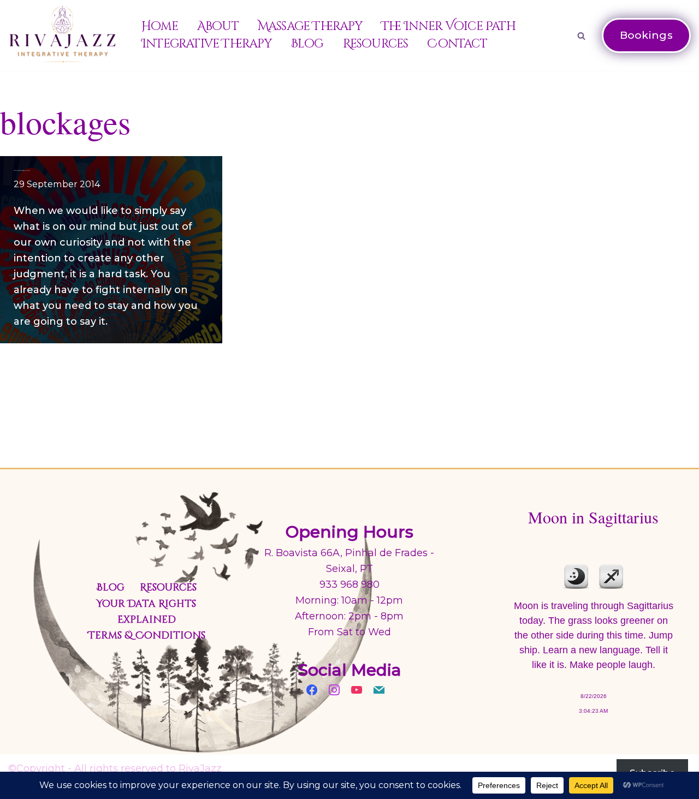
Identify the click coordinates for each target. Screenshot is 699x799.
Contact (457, 44)
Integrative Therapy (206, 44)
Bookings (646, 35)
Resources (375, 44)
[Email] (379, 689)
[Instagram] (334, 689)
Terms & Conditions (146, 635)
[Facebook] (311, 689)
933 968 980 (349, 585)
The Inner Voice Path (448, 26)
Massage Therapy (310, 26)
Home (159, 26)
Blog (307, 44)
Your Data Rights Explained (146, 612)
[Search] (581, 36)
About (218, 26)
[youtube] (356, 689)
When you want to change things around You (22, 170)
